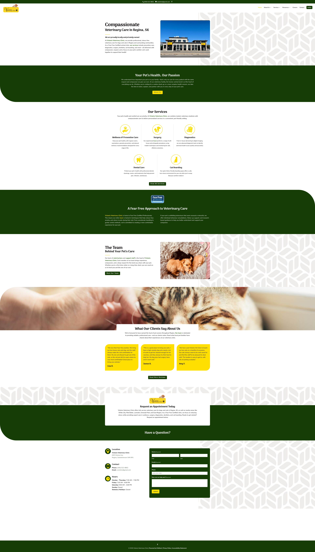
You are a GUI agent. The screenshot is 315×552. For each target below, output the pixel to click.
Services (276, 7)
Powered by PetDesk (155, 548)
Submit (155, 491)
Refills (309, 7)
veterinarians (117, 258)
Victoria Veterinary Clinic (113, 215)
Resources (285, 7)
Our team (178, 333)
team (155, 141)
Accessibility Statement (179, 548)
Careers (295, 7)
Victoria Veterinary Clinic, (116, 40)
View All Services (157, 184)
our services (134, 45)
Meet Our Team (112, 273)
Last (181, 458)
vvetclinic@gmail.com (124, 470)
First (153, 458)
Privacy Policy (167, 548)
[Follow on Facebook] (157, 544)
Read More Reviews (157, 377)
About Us (267, 7)
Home (260, 7)
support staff (130, 258)
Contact (302, 7)
